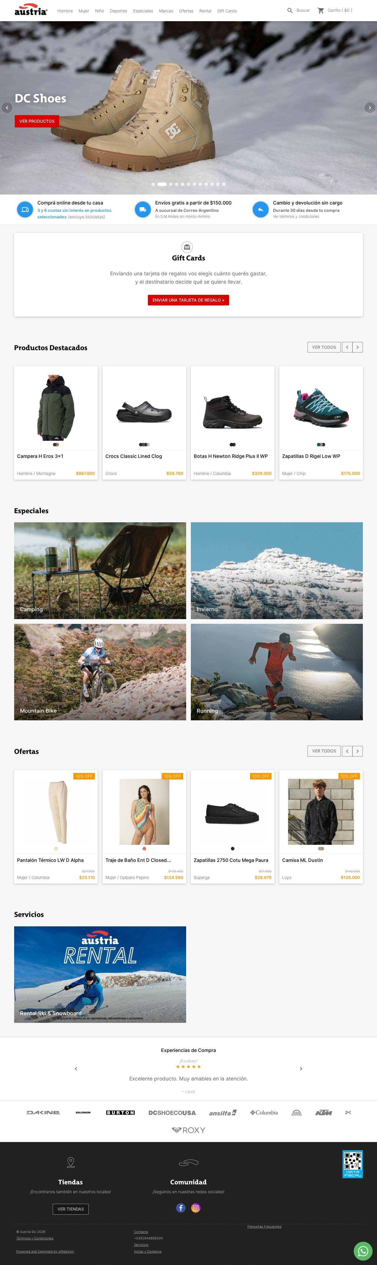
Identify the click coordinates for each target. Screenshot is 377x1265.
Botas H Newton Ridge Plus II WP (231, 456)
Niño (99, 10)
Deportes (118, 10)
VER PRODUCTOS (36, 121)
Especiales (143, 10)
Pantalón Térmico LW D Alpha (50, 860)
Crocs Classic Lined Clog (133, 456)
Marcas (166, 10)
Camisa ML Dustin (302, 860)
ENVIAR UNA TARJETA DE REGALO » (188, 299)
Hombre (65, 10)
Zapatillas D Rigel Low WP (311, 456)
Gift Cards (227, 10)
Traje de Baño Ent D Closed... (138, 860)
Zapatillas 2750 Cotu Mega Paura (231, 860)
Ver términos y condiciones (296, 216)
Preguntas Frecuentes (264, 1226)
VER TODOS (324, 347)
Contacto (141, 1232)
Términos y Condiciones (35, 1238)
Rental (205, 10)
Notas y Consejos (148, 1251)
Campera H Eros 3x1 (40, 456)
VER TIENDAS (70, 1208)
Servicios (141, 1245)
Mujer (84, 10)
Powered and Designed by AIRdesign (45, 1251)
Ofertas (186, 10)
